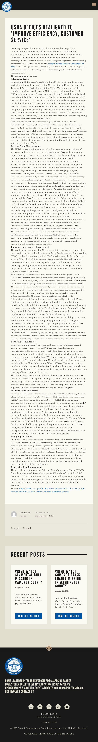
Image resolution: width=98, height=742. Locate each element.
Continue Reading (30, 616)
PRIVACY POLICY (47, 734)
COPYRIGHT (30, 734)
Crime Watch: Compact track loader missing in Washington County (68, 578)
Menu (92, 4)
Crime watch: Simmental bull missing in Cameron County (28, 576)
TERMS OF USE (66, 734)
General (27, 528)
